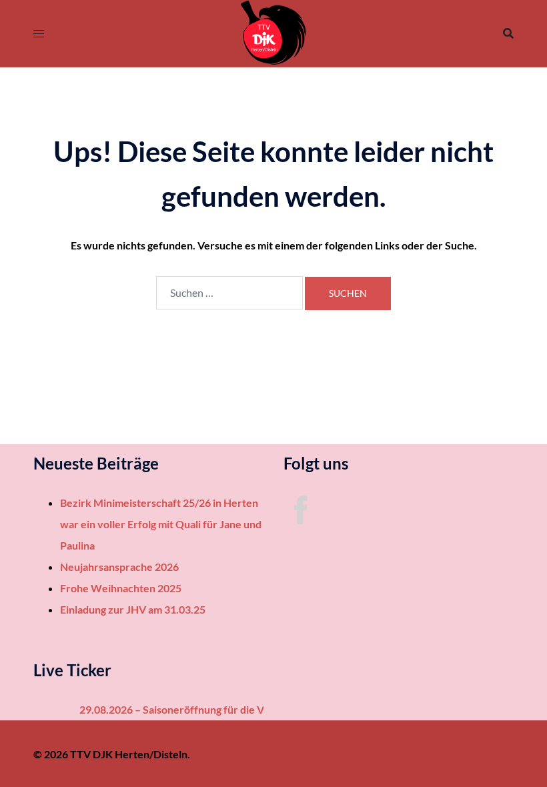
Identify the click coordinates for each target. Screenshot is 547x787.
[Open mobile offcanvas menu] (38, 33)
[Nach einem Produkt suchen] (508, 33)
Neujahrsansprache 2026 (119, 566)
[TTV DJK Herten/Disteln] (273, 31)
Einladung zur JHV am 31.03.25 (132, 609)
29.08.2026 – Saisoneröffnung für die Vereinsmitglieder (206, 709)
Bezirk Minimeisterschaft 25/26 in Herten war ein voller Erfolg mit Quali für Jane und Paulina (160, 524)
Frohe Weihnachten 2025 (120, 588)
